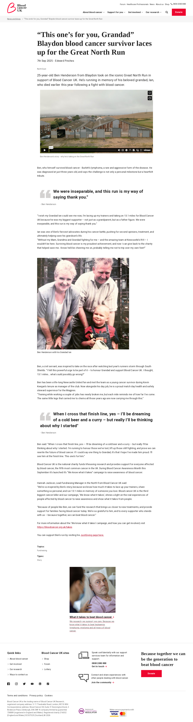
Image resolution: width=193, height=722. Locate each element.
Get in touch (98, 666)
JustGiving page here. (92, 535)
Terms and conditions (17, 695)
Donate (179, 12)
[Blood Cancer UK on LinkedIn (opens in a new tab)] (43, 684)
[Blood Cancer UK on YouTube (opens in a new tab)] (35, 684)
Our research (152, 12)
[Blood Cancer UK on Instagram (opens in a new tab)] (19, 684)
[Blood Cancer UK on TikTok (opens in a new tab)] (50, 684)
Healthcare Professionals (137, 4)
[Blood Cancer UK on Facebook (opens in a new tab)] (11, 684)
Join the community (101, 682)
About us (160, 4)
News (152, 4)
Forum (123, 4)
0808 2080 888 (179, 4)
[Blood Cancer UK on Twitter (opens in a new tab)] (27, 684)
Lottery (47, 669)
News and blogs (14, 19)
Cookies (49, 695)
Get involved (134, 12)
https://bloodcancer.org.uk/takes (54, 527)
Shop (167, 4)
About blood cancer (92, 12)
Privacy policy (36, 695)
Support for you (115, 12)
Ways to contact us (19, 674)
